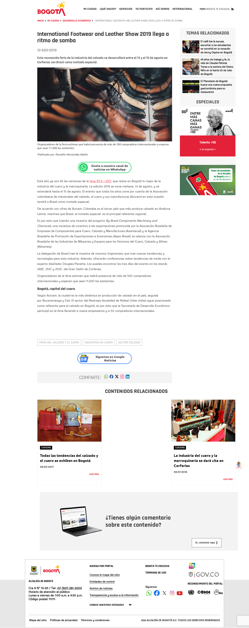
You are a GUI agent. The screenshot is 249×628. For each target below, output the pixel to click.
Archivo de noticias (101, 588)
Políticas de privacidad (63, 620)
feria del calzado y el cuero (59, 342)
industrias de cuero (99, 342)
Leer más (94, 474)
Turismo (46, 447)
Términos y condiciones (95, 620)
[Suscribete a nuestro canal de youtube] (180, 593)
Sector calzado (129, 342)
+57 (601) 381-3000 (69, 588)
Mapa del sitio (38, 620)
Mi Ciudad (53, 20)
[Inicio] (51, 9)
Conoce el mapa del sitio (105, 574)
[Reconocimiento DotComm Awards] (204, 592)
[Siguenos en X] (164, 593)
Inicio (40, 20)
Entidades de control (102, 581)
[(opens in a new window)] (122, 377)
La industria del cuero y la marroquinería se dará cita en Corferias (198, 460)
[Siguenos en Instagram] (172, 593)
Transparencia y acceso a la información (114, 595)
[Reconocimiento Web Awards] (218, 592)
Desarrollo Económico (77, 20)
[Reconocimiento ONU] (191, 592)
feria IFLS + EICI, (101, 181)
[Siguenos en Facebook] (149, 593)
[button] (106, 377)
